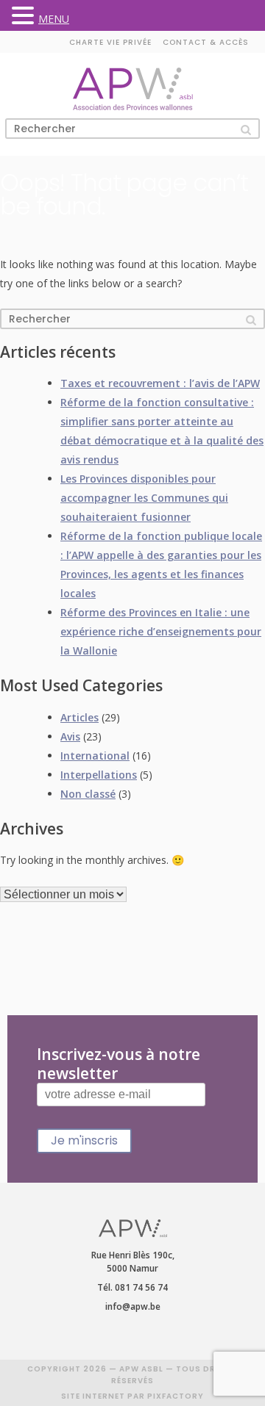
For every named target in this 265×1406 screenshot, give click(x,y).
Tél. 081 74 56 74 (132, 1287)
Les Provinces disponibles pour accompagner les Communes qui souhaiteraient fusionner (144, 498)
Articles (79, 717)
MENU (53, 19)
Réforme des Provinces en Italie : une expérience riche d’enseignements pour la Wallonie (160, 631)
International (95, 756)
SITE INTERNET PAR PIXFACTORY (132, 1396)
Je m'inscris (84, 1140)
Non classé (88, 794)
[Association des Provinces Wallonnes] (132, 89)
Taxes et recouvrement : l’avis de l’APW (160, 383)
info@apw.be (132, 1306)
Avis (70, 736)
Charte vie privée (110, 42)
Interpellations (98, 775)
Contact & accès (206, 42)
